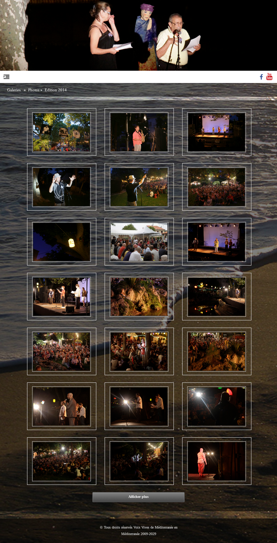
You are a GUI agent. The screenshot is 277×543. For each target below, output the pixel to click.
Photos (33, 90)
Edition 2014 (56, 90)
